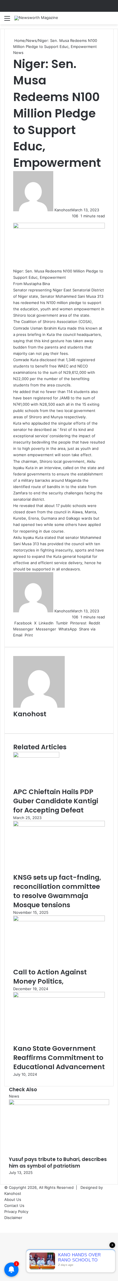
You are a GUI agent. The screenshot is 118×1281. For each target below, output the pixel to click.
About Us (12, 1199)
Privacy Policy (16, 1211)
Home (19, 40)
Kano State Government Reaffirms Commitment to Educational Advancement (59, 1057)
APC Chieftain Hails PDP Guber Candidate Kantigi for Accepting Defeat (55, 801)
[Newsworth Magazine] (36, 18)
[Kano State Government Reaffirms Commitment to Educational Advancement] (59, 996)
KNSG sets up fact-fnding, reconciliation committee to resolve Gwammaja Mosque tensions (57, 891)
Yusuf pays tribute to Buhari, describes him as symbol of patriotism (58, 1163)
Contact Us (14, 1205)
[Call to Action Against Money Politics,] (59, 920)
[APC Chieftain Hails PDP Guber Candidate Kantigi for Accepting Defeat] (36, 756)
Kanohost (62, 210)
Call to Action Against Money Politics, (50, 976)
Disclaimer (13, 1217)
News (31, 40)
